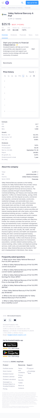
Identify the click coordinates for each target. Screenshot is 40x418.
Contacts (21, 388)
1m (8, 76)
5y (26, 76)
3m (12, 76)
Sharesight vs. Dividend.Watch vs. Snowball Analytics (9, 384)
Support (30, 368)
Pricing (5, 389)
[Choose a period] (34, 76)
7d (5, 76)
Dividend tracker (8, 374)
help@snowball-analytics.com (16, 335)
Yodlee (20, 383)
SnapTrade (20, 361)
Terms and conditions (21, 370)
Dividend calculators (9, 379)
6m (16, 76)
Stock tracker (7, 371)
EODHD (13, 361)
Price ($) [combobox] (31, 72)
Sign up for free (32, 3)
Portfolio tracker (8, 368)
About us (21, 385)
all (30, 76)
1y (23, 76)
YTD (19, 76)
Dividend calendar (8, 376)
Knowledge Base (31, 372)
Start (33, 49)
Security (20, 380)
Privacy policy (20, 376)
